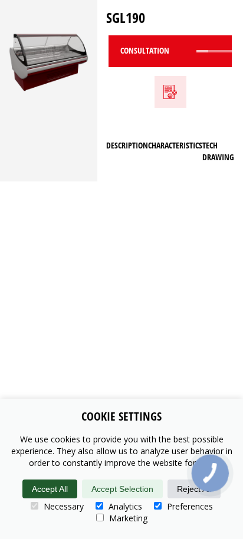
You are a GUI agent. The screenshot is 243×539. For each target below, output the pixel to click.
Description (127, 145)
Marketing (127, 518)
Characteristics (175, 145)
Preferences (189, 506)
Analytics (124, 506)
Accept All (50, 489)
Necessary (62, 506)
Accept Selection (122, 489)
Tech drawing (218, 151)
